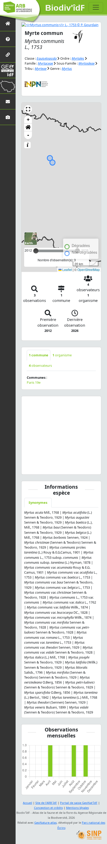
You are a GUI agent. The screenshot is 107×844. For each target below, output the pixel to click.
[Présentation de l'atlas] (8, 39)
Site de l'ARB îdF (46, 803)
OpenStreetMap (88, 269)
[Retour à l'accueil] (8, 23)
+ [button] (28, 119)
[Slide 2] (43, 467)
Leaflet (67, 269)
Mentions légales (77, 808)
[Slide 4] (55, 467)
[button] (28, 109)
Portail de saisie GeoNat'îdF (78, 803)
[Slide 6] (67, 467)
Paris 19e (34, 382)
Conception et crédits (48, 808)
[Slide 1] (36, 467)
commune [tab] (38, 355)
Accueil (27, 803)
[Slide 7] (73, 467)
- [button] (28, 135)
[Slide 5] (61, 467)
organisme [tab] (62, 355)
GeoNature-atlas (45, 822)
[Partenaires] (8, 54)
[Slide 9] (86, 467)
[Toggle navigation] (96, 7)
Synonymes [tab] (38, 502)
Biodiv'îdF (65, 8)
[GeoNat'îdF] (8, 70)
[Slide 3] (49, 467)
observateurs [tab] (40, 365)
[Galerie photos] (8, 117)
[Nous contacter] (8, 101)
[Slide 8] (80, 467)
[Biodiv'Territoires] (8, 86)
